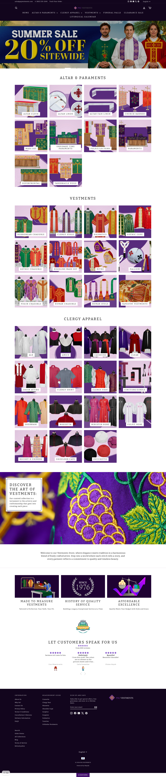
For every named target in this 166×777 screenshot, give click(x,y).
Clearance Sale (134, 13)
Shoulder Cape (47, 709)
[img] (83, 646)
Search (17, 730)
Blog (16, 740)
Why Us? (18, 702)
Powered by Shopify (83, 765)
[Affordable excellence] (129, 586)
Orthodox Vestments (50, 724)
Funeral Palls (112, 13)
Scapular (45, 715)
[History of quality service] (83, 586)
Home (25, 13)
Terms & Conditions (22, 712)
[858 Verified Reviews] (83, 634)
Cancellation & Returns (23, 715)
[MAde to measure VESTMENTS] (37, 586)
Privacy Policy (20, 709)
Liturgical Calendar (83, 17)
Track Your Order (55, 1)
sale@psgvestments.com (24, 1)
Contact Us (19, 705)
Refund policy (20, 746)
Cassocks (45, 699)
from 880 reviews (83, 648)
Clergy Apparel (71, 13)
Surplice (45, 712)
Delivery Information (22, 718)
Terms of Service (21, 743)
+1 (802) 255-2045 (41, 1)
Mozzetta (45, 705)
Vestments (92, 13)
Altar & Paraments (44, 13)
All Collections (20, 737)
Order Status (19, 733)
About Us (18, 699)
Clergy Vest (46, 702)
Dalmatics (46, 718)
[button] (81, 673)
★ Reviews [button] (83, 775)
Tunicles (45, 721)
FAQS (17, 721)
